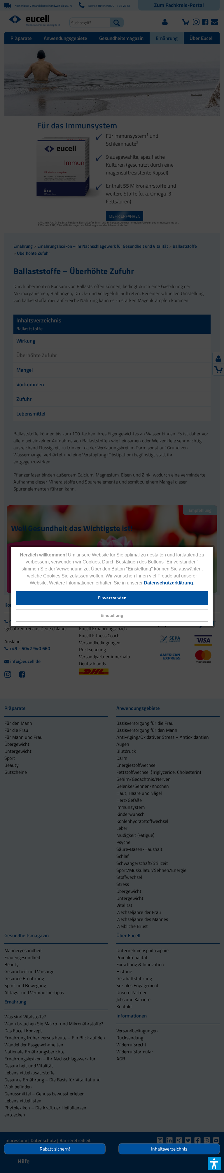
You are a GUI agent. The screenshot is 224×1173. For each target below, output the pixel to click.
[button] (112, 616)
